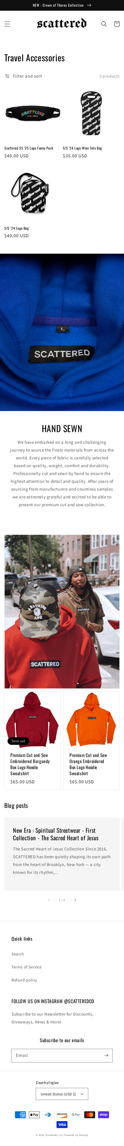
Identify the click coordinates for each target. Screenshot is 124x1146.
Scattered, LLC (54, 1134)
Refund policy (24, 980)
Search (18, 954)
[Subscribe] (106, 1055)
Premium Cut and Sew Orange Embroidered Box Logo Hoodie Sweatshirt (88, 764)
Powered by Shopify (76, 1134)
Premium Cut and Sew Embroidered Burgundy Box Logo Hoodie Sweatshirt (30, 764)
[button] (7, 24)
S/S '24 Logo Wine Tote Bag (82, 148)
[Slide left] (49, 900)
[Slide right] (75, 900)
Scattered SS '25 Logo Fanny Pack (28, 148)
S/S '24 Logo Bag (16, 228)
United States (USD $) (58, 1094)
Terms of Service (27, 967)
